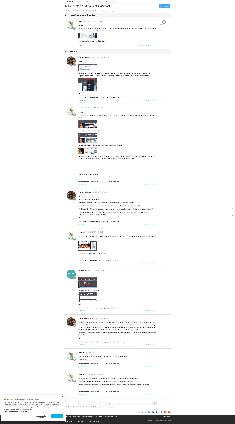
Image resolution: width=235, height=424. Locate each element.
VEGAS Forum (81, 421)
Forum (68, 6)
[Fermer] (63, 397)
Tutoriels (78, 6)
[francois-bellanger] (71, 61)
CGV (116, 416)
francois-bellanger (85, 57)
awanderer (82, 271)
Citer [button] (149, 45)
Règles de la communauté (72, 416)
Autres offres (69, 421)
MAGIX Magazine (94, 421)
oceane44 (82, 21)
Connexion (164, 6)
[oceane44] (71, 24)
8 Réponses (164, 25)
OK (57, 416)
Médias (88, 6)
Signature (83, 45)
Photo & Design (76, 11)
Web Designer (87, 11)
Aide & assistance (101, 6)
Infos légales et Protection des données (15, 411)
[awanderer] (71, 274)
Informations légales (88, 416)
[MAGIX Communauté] (69, 1)
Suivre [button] (140, 45)
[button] (155, 45)
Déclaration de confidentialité (104, 416)
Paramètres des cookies (41, 416)
